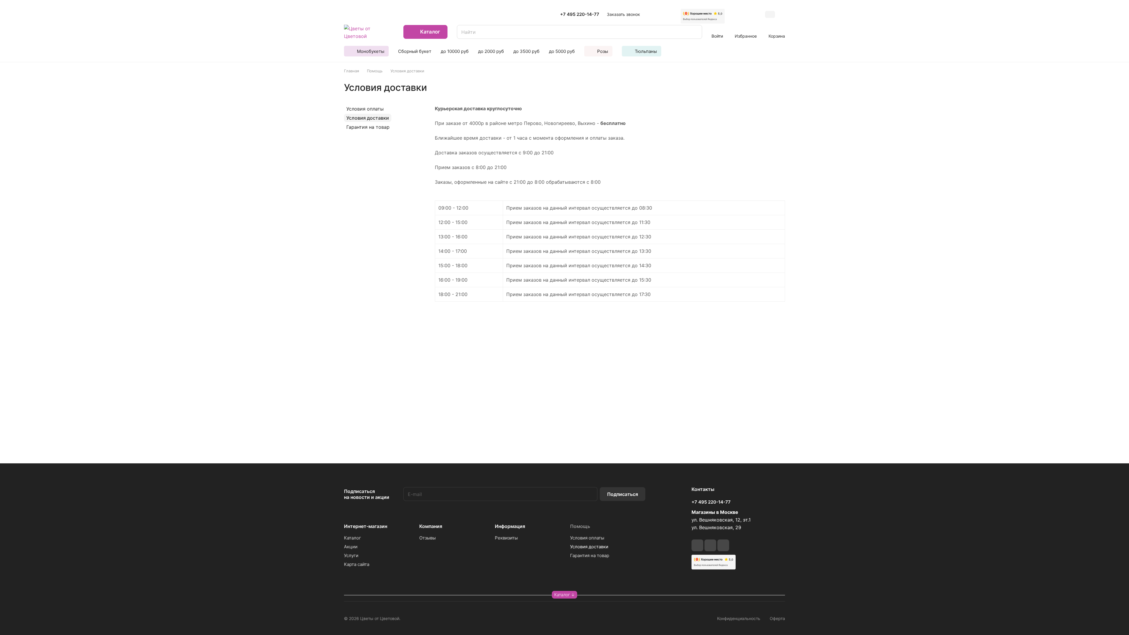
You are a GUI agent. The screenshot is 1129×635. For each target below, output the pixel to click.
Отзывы (427, 538)
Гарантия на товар (368, 127)
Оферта (777, 618)
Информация (510, 526)
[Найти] (694, 32)
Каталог (352, 538)
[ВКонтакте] (697, 545)
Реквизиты (506, 538)
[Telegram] (710, 545)
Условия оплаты (365, 109)
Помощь (580, 526)
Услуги (351, 555)
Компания (430, 526)
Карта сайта (356, 564)
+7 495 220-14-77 (579, 14)
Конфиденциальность (738, 618)
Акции (351, 546)
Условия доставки (367, 118)
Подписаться (622, 494)
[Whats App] (723, 545)
